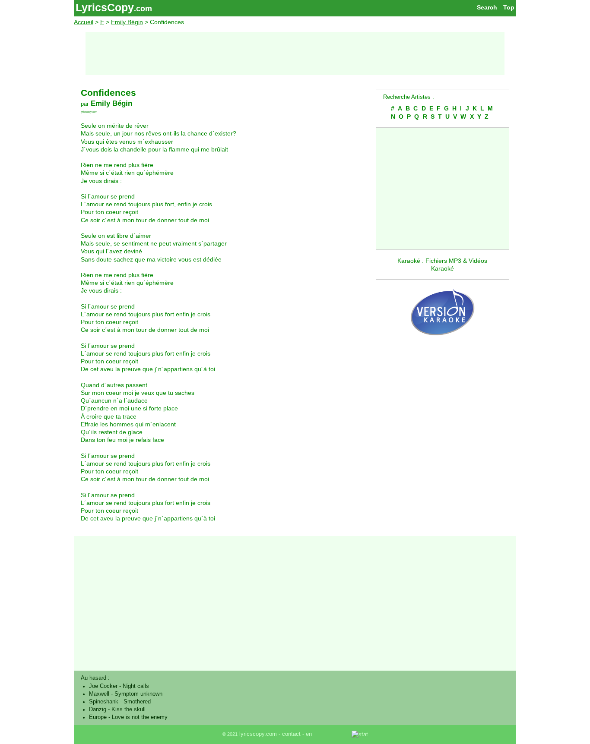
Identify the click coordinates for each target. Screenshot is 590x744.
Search (487, 7)
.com (143, 8)
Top (508, 7)
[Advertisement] (295, 53)
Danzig (97, 709)
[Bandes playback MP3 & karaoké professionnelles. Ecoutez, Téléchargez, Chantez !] (442, 344)
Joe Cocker (103, 686)
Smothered (137, 702)
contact (291, 734)
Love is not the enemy (140, 717)
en (309, 734)
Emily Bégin (127, 22)
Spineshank (103, 702)
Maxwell (99, 694)
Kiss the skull (128, 709)
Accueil (83, 22)
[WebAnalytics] (332, 734)
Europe (98, 717)
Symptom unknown (138, 694)
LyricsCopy (105, 7)
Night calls (136, 686)
